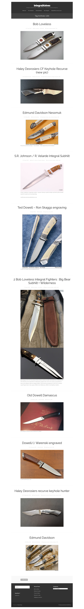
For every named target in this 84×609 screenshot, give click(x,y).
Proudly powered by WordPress (65, 604)
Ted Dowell (40, 211)
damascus (49, 76)
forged (53, 76)
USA (56, 28)
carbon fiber (44, 76)
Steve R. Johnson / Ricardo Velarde (38, 160)
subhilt (57, 160)
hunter (47, 28)
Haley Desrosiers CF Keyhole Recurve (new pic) (42, 70)
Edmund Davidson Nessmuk (42, 112)
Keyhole (56, 76)
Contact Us (17, 595)
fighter (45, 287)
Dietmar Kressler (37, 591)
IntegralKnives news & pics (56, 10)
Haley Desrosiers (36, 76)
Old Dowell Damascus (42, 395)
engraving (43, 117)
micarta (57, 495)
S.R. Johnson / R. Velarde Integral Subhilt (42, 156)
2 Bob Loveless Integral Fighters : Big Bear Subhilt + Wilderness (42, 281)
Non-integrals (46, 10)
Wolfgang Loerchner (38, 597)
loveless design (52, 28)
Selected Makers (39, 10)
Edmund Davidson (35, 117)
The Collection (31, 10)
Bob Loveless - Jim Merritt (39, 28)
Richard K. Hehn (37, 595)
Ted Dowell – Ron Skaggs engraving (42, 207)
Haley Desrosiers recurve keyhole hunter (42, 491)
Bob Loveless (42, 24)
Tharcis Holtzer (37, 593)
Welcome (24, 10)
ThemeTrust (19, 604)
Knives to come (52, 495)
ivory (49, 117)
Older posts (24, 579)
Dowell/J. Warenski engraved (42, 443)
